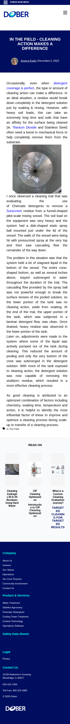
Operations (8, 574)
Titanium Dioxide (24, 127)
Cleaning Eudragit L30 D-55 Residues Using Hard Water (12, 498)
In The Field (13, 429)
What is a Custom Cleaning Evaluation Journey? (58, 497)
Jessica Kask (28, 60)
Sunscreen (15, 211)
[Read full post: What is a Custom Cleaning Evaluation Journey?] (58, 469)
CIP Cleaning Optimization (35, 495)
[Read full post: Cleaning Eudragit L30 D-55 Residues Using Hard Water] (12, 469)
